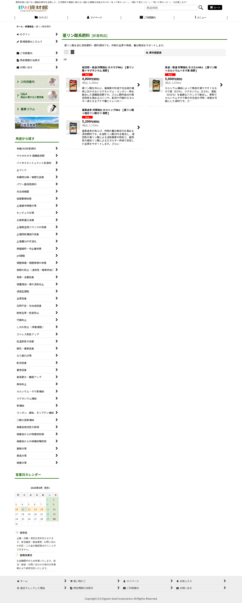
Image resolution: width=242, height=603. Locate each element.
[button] (200, 18)
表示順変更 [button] (155, 52)
